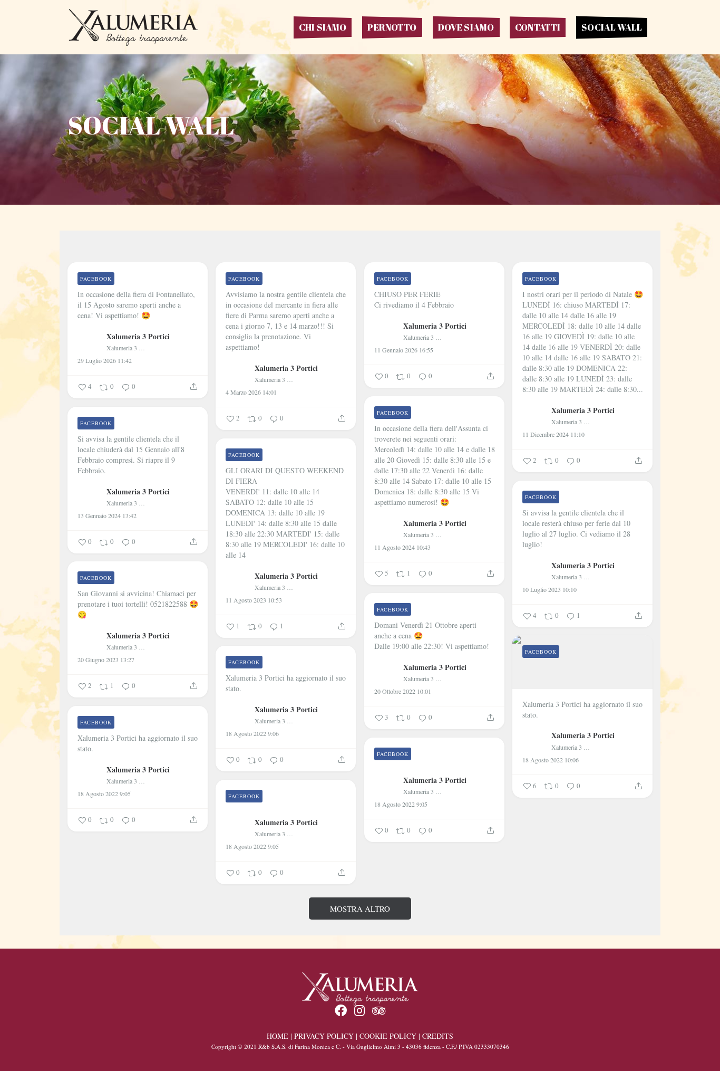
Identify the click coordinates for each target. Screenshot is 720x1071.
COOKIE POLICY (387, 1036)
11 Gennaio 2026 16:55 (403, 350)
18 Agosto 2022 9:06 (252, 733)
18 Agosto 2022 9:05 (104, 793)
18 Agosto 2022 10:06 (550, 760)
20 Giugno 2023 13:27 (105, 659)
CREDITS (437, 1036)
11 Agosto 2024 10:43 (402, 547)
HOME (277, 1036)
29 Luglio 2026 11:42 (104, 360)
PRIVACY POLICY (324, 1036)
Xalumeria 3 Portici (138, 336)
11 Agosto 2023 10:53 (254, 600)
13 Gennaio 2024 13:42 (107, 515)
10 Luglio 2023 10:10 (549, 589)
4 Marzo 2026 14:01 (251, 392)
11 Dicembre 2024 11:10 (553, 434)
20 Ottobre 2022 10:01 (402, 691)
